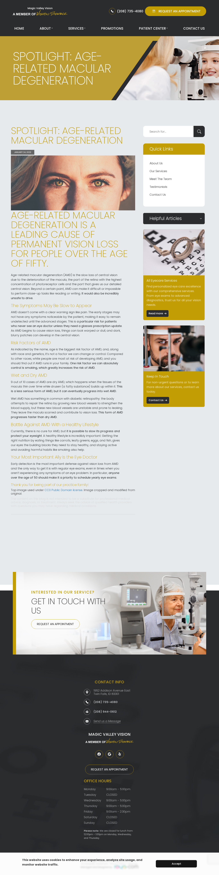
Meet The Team (161, 179)
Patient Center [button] (152, 28)
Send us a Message (107, 721)
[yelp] (120, 754)
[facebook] (99, 754)
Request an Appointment (55, 624)
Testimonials (158, 187)
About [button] (45, 28)
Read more (156, 313)
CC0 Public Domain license (63, 490)
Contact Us (194, 28)
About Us (156, 163)
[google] (109, 754)
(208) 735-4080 (105, 702)
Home (19, 28)
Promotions (112, 28)
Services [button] (76, 28)
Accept (176, 864)
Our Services (158, 171)
